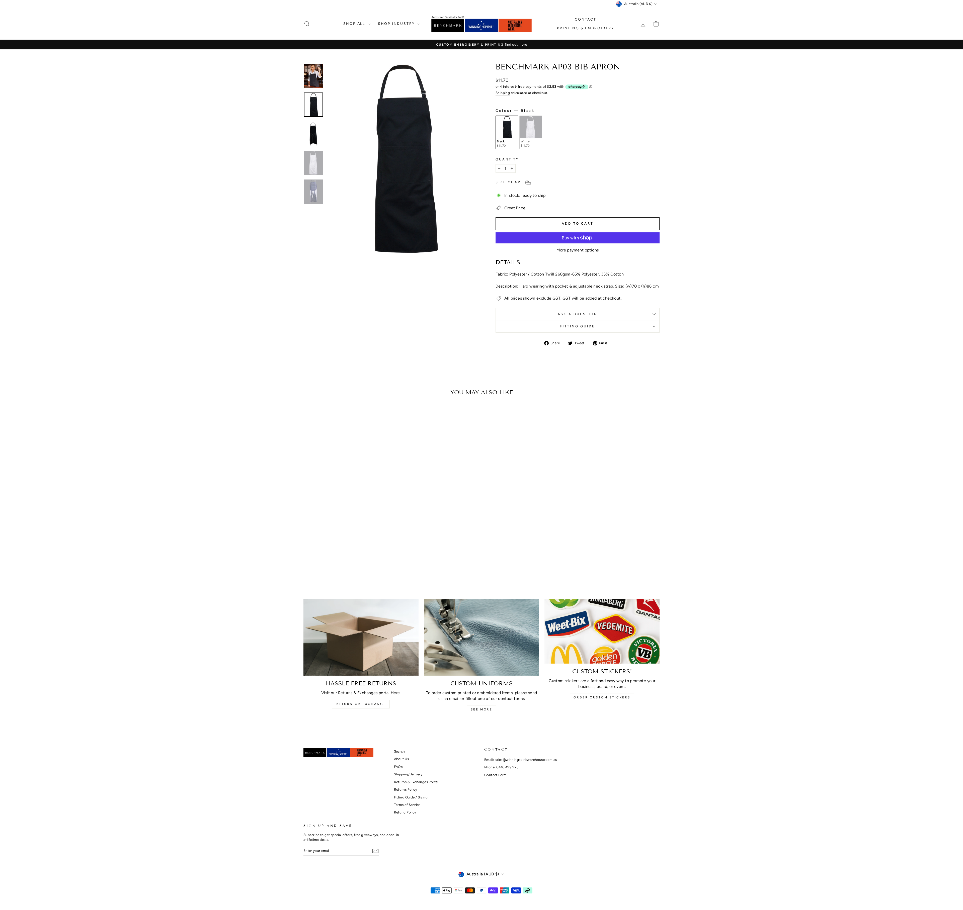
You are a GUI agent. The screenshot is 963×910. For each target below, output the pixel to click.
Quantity (507, 159)
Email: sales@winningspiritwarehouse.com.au (520, 760)
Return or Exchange (361, 704)
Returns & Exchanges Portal (416, 782)
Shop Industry (397, 24)
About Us (401, 759)
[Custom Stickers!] (602, 631)
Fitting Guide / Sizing (411, 797)
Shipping (503, 93)
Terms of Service (407, 805)
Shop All (355, 24)
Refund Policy (405, 812)
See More (482, 709)
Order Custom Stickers (602, 697)
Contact (585, 19)
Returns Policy (405, 789)
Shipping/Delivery (408, 774)
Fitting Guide (577, 326)
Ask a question (578, 314)
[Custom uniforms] (481, 637)
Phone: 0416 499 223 (501, 767)
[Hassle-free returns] (361, 637)
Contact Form (495, 775)
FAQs (398, 767)
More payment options (577, 250)
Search (399, 751)
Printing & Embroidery (585, 28)
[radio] (507, 132)
